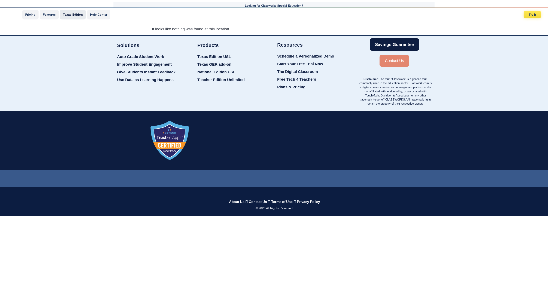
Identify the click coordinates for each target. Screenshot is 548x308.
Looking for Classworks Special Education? (274, 5)
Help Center (98, 14)
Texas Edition (73, 14)
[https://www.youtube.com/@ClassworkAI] (308, 177)
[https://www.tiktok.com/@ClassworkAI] (256, 177)
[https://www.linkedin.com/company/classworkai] (239, 177)
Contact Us (258, 202)
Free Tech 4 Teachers (296, 79)
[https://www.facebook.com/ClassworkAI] (273, 177)
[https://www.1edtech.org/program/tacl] (169, 140)
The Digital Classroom (297, 72)
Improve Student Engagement (144, 64)
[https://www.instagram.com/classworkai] (291, 177)
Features (49, 14)
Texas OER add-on (214, 64)
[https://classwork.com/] (269, 192)
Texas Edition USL (214, 57)
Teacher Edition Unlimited (221, 80)
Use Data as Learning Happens (145, 80)
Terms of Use (282, 202)
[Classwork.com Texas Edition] (12, 14)
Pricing (30, 14)
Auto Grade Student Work (140, 57)
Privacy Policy (308, 202)
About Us (236, 202)
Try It (532, 14)
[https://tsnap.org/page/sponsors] (384, 140)
